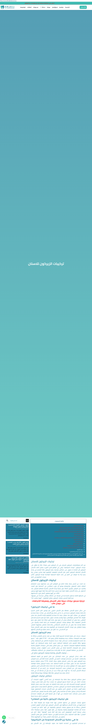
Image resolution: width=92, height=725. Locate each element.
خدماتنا (43, 7)
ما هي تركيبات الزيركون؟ (78, 539)
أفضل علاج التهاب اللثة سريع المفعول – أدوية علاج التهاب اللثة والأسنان (18, 559)
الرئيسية (67, 7)
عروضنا (48, 7)
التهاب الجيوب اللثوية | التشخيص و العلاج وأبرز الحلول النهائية (18, 525)
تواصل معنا (23, 7)
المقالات (29, 7)
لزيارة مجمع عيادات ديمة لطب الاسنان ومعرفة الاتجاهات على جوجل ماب (68, 537)
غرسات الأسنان (80, 549)
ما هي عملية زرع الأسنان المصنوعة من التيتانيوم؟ (73, 547)
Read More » (26, 538)
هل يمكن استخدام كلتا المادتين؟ (76, 551)
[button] (32, 521)
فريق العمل (55, 7)
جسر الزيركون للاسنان (79, 541)
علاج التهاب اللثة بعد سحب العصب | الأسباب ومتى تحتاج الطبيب (18, 543)
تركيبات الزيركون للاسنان (78, 525)
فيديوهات (35, 7)
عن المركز (61, 7)
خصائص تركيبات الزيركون (78, 543)
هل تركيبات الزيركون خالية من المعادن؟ (75, 545)
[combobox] (15, 520)
